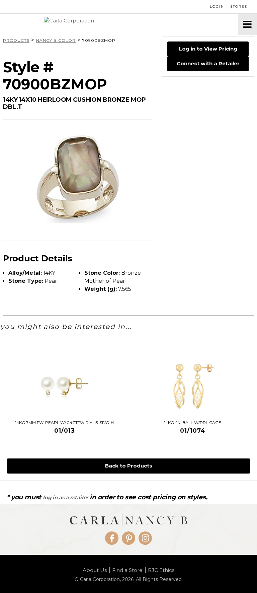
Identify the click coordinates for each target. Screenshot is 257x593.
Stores (238, 6)
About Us (95, 570)
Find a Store (127, 570)
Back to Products (128, 465)
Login (217, 6)
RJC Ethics (161, 570)
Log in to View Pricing (208, 49)
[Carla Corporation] (119, 24)
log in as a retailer (65, 497)
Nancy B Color (56, 40)
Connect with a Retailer (208, 63)
